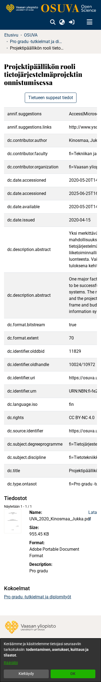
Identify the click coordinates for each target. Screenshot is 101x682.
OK (72, 673)
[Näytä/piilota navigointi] (89, 22)
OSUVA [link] (30, 35)
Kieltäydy (26, 673)
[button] (52, 22)
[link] (50, 8)
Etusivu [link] (11, 35)
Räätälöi (11, 663)
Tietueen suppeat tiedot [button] (50, 97)
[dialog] (50, 660)
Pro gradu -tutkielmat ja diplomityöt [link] (37, 41)
